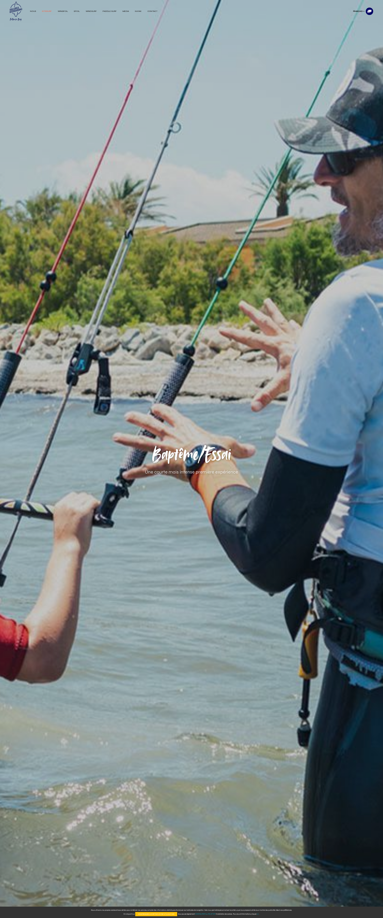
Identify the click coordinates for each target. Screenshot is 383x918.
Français (358, 11)
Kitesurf (47, 11)
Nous (33, 11)
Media (126, 11)
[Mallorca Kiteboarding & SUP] (16, 11)
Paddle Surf (110, 11)
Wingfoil (63, 11)
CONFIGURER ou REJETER (205, 914)
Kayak (138, 11)
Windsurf (91, 11)
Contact (152, 11)
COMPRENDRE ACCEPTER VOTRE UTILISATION (156, 914)
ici (258, 914)
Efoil (77, 11)
